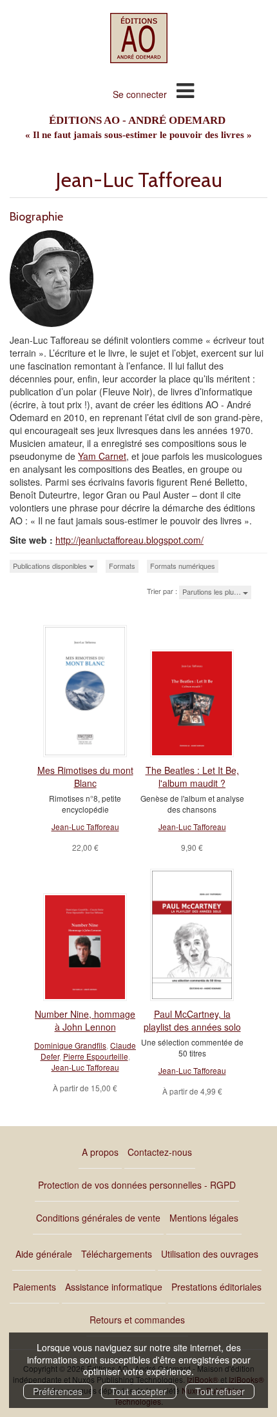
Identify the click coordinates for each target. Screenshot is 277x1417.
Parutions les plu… (212, 591)
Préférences (57, 1391)
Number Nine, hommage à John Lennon (85, 1020)
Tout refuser (220, 1391)
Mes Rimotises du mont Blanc (85, 776)
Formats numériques (182, 565)
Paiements (34, 1286)
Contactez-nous (160, 1151)
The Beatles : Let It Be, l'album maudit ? (192, 776)
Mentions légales (203, 1217)
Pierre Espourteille (95, 1056)
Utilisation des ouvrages (209, 1253)
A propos (100, 1151)
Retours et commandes (137, 1319)
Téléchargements (116, 1253)
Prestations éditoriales (216, 1286)
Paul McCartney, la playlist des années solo (192, 1020)
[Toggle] (185, 89)
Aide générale (43, 1253)
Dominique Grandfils (70, 1045)
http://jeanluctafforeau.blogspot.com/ (129, 539)
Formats (122, 565)
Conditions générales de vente (98, 1217)
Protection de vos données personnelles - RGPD (137, 1184)
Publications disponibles (51, 565)
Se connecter (140, 94)
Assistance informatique (113, 1286)
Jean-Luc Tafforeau (85, 826)
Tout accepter (139, 1391)
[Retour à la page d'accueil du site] (138, 38)
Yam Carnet (102, 456)
